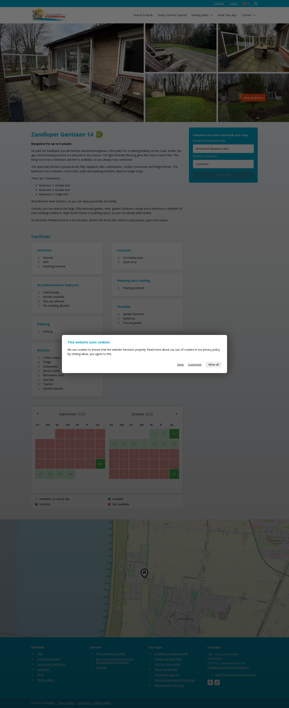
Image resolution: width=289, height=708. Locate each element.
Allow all (213, 364)
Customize (195, 364)
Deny (180, 364)
